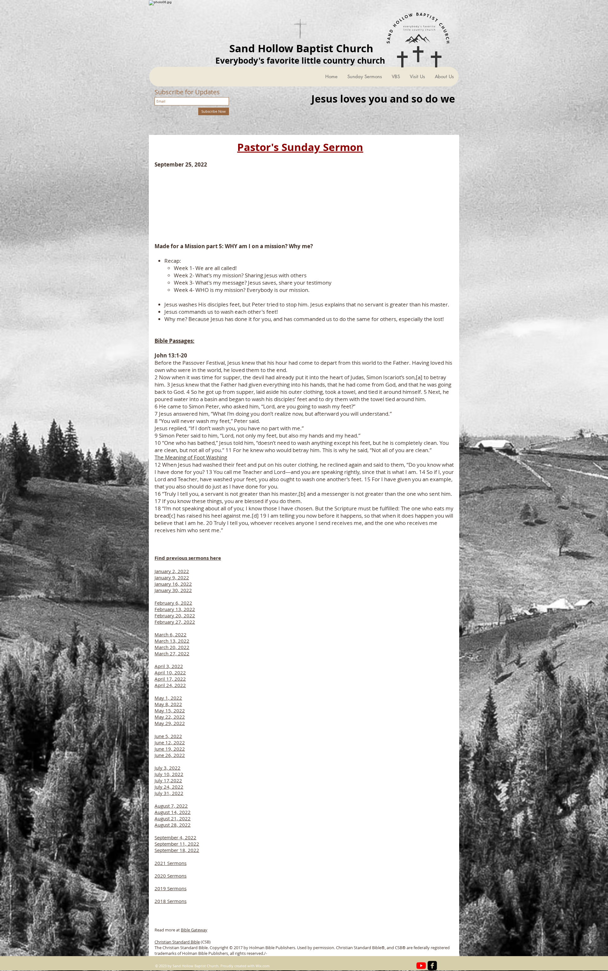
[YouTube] (421, 965)
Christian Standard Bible (177, 942)
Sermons (176, 901)
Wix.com (262, 965)
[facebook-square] (432, 965)
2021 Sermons (171, 863)
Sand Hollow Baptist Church (301, 48)
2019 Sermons (171, 888)
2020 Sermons (171, 876)
